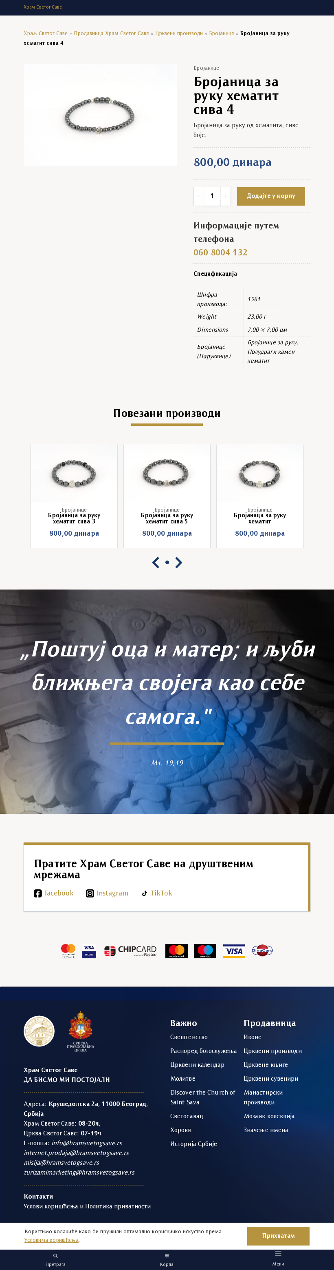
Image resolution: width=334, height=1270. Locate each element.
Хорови (181, 1130)
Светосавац (186, 1116)
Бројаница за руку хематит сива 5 (167, 519)
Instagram (112, 893)
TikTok (161, 893)
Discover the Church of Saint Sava (202, 1098)
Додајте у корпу (271, 196)
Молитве (183, 1079)
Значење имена (266, 1130)
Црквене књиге (266, 1065)
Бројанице (221, 33)
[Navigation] (278, 1253)
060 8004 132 (220, 253)
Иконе (253, 1037)
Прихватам (278, 1236)
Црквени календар (197, 1065)
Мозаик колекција (269, 1116)
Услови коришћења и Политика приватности (87, 1207)
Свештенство (189, 1037)
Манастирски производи (263, 1098)
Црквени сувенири (271, 1079)
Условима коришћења (51, 1240)
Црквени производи (179, 33)
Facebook (59, 893)
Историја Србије (194, 1144)
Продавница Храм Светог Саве (111, 33)
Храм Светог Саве (46, 33)
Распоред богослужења (203, 1051)
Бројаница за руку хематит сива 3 (74, 519)
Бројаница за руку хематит (259, 519)
